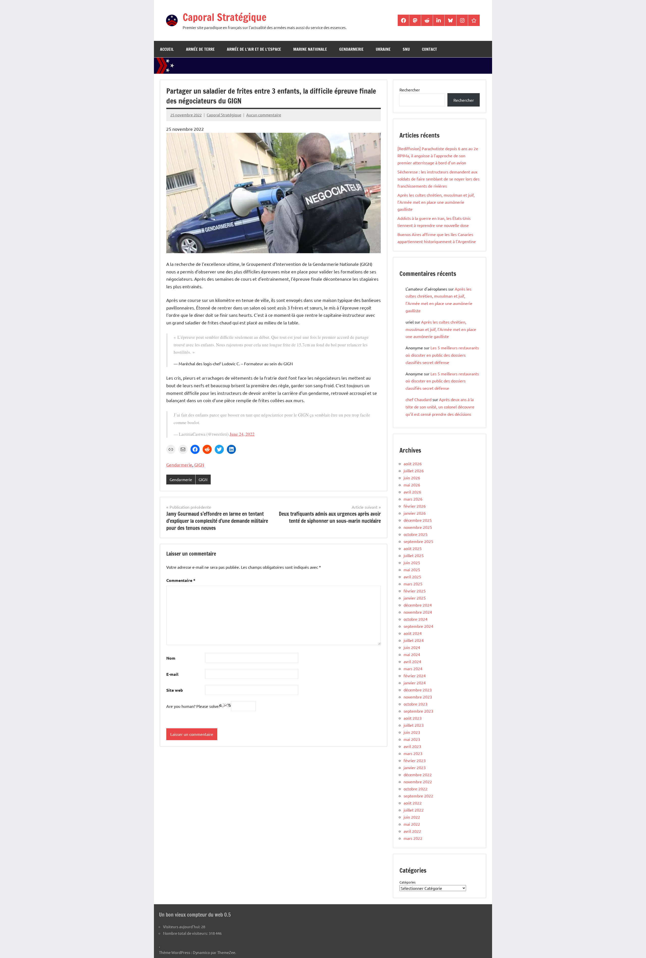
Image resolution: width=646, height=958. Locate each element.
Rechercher (409, 89)
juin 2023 (411, 732)
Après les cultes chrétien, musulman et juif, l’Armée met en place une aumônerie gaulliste (436, 202)
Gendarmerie (351, 49)
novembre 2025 (417, 527)
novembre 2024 (417, 611)
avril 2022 (412, 831)
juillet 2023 (413, 725)
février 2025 (414, 590)
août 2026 (412, 463)
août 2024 (412, 633)
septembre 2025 (418, 541)
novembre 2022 (417, 781)
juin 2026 (411, 477)
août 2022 (412, 802)
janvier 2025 (414, 597)
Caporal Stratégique (224, 17)
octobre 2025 (415, 534)
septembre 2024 (418, 626)
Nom (170, 658)
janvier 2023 (414, 767)
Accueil (167, 49)
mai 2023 (411, 739)
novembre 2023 (417, 696)
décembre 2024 (417, 604)
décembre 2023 (417, 689)
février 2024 (414, 675)
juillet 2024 (413, 640)
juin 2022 (411, 816)
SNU (406, 49)
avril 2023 (412, 746)
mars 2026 (412, 498)
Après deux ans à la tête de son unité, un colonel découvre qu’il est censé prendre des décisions (440, 407)
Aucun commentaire (263, 114)
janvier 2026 (414, 512)
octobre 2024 (415, 619)
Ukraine (383, 49)
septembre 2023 (418, 710)
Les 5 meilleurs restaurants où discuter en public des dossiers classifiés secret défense (442, 355)
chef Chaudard (419, 399)
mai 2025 (411, 569)
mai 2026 (411, 484)
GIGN (199, 464)
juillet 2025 (413, 555)
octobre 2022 (415, 788)
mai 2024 (411, 654)
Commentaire (180, 580)
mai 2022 (411, 823)
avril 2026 (412, 491)
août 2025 (412, 548)
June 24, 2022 (242, 434)
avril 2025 (412, 576)
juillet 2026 (413, 470)
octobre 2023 (415, 703)
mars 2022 (412, 838)
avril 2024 (412, 661)
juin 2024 (411, 647)
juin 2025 (411, 562)
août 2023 (412, 717)
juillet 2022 (413, 809)
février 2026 (414, 505)
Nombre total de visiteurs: (186, 933)
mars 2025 (412, 583)
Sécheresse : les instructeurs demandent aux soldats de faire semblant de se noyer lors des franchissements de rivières (438, 178)
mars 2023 (412, 753)
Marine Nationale (310, 49)
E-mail (172, 674)
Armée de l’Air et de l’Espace (254, 49)
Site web (174, 690)
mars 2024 (412, 668)
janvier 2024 (414, 682)
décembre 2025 (417, 520)
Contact (429, 49)
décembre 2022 (417, 774)
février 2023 (414, 760)
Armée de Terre (200, 49)
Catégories (407, 882)
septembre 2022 (418, 795)
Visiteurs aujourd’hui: (182, 926)
